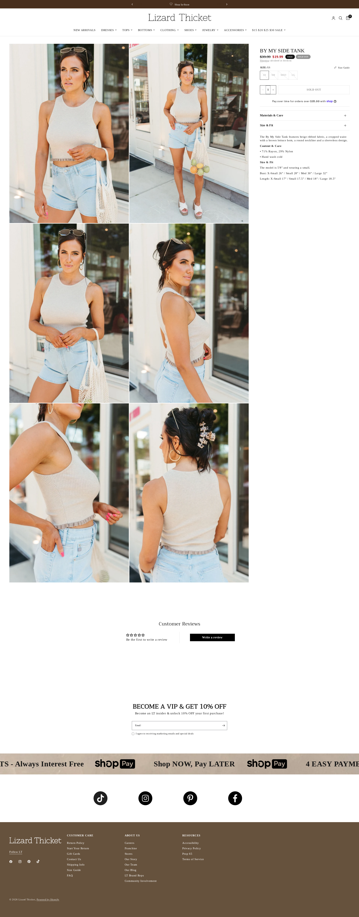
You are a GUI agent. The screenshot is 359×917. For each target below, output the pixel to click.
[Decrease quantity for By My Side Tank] (263, 90)
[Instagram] (23, 862)
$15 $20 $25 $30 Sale (267, 30)
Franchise (131, 848)
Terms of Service (193, 859)
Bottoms (145, 30)
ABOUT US (132, 835)
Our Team (131, 864)
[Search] (340, 18)
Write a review (212, 637)
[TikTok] (41, 861)
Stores (129, 853)
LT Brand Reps (134, 875)
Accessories (234, 30)
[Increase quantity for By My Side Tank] (273, 90)
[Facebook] (13, 862)
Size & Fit (266, 125)
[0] (347, 18)
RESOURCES (191, 835)
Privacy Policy (191, 848)
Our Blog (130, 870)
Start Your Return (78, 848)
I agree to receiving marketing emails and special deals (165, 733)
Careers (129, 842)
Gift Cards (73, 853)
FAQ (70, 875)
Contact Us (74, 859)
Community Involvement (141, 880)
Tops (126, 30)
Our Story (131, 859)
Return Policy (76, 842)
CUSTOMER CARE (80, 835)
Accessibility (190, 842)
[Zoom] (121, 51)
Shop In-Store (141, 4)
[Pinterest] (31, 862)
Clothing (168, 30)
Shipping (264, 60)
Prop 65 (187, 853)
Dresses (107, 30)
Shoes (189, 30)
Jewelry (209, 30)
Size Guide (74, 870)
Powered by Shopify (48, 899)
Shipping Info (76, 864)
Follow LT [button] (15, 851)
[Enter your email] (223, 725)
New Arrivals (84, 30)
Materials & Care (271, 115)
